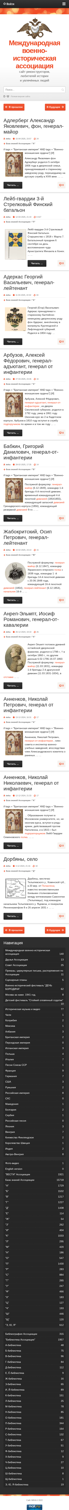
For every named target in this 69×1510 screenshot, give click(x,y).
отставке (8, 677)
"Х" (34, 1297)
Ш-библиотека (34, 1473)
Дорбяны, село (21, 859)
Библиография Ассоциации (34, 1333)
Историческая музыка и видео (34, 1009)
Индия (34, 1148)
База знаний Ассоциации (18, 143)
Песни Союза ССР (34, 1064)
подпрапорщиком (35, 833)
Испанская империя (34, 1048)
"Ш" (34, 1313)
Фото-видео (34, 1163)
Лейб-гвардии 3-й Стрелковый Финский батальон (28, 204)
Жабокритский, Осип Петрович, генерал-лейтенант (28, 537)
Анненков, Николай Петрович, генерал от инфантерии (28, 704)
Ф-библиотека (34, 1451)
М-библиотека (34, 1406)
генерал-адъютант (35, 402)
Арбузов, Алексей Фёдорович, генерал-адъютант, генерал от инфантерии (28, 363)
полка (57, 569)
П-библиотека (34, 1423)
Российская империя (34, 1092)
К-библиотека (34, 1395)
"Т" (34, 1280)
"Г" (34, 1202)
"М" (34, 1246)
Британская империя (34, 1037)
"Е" (34, 1213)
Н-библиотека (34, 1412)
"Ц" (34, 1302)
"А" (33, 143)
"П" (34, 1263)
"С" (34, 1274)
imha (8, 139)
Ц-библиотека (34, 1467)
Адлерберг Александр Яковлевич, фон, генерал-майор (34, 126)
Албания (34, 1031)
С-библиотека (34, 1434)
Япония (34, 1126)
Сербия (34, 1115)
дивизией (41, 498)
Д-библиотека (34, 1367)
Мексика (34, 1025)
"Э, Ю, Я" (34, 1325)
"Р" (34, 1269)
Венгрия (34, 1131)
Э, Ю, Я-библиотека (34, 1484)
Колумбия (34, 1020)
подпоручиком (12, 424)
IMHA (33, 1500)
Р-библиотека (34, 1428)
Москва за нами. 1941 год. (34, 994)
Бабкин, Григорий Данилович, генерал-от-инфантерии (31, 451)
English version (34, 1168)
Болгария (34, 1109)
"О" (34, 1258)
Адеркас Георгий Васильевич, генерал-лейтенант (29, 282)
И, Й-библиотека (34, 1389)
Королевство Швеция (34, 1143)
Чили (34, 1014)
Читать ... (13, 185)
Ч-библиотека (34, 1462)
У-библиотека (34, 1445)
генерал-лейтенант (35, 587)
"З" (34, 1224)
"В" (34, 1196)
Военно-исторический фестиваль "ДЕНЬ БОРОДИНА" (34, 987)
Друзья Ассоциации (34, 959)
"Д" (33, 871)
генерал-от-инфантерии (39, 740)
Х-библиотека (34, 1456)
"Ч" (34, 1308)
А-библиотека (34, 1345)
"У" (34, 1286)
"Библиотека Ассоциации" (34, 1339)
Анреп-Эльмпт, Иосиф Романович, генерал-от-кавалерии (31, 619)
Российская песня (34, 1120)
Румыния (34, 1087)
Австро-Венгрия (34, 1154)
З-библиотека (34, 1384)
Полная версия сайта (20, 96)
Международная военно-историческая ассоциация (34, 952)
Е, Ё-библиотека (34, 1372)
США (34, 1081)
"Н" (34, 1252)
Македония (34, 1104)
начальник (10, 591)
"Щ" (34, 1319)
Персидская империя (34, 1042)
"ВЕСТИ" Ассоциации (34, 1174)
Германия (34, 1076)
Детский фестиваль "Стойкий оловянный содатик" (34, 1001)
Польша (34, 1053)
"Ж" (34, 555)
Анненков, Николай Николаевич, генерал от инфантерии (31, 783)
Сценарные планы (34, 979)
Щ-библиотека (34, 1479)
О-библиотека (34, 1417)
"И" (34, 1230)
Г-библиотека (34, 1361)
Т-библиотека (34, 1440)
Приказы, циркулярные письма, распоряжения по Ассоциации (34, 972)
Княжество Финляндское (34, 1137)
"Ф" (34, 1291)
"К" (34, 1235)
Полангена (48, 885)
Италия (34, 1059)
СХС (34, 1098)
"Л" (33, 222)
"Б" (33, 469)
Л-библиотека (34, 1400)
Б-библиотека (34, 1350)
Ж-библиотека (34, 1378)
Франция (34, 1070)
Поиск (62, 89)
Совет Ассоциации (34, 965)
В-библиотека (34, 1356)
